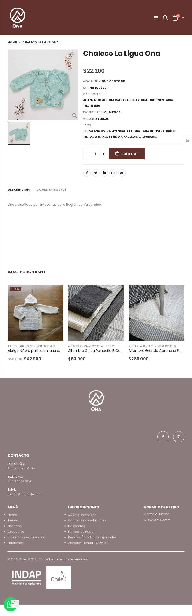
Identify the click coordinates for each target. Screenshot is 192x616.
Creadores (16, 531)
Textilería (91, 106)
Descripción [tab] (19, 189)
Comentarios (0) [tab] (51, 189)
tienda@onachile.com (25, 494)
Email (122, 173)
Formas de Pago (80, 531)
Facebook (87, 173)
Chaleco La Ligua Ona (121, 53)
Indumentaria (161, 100)
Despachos (77, 526)
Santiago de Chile (21, 468)
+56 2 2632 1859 (20, 481)
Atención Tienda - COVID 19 (88, 543)
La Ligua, (134, 131)
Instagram (178, 436)
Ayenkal (142, 100)
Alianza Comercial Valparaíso (108, 100)
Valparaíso (147, 137)
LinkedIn (104, 173)
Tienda (13, 520)
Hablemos (16, 543)
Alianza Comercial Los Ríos (37, 346)
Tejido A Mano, (96, 137)
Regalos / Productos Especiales (92, 537)
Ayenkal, (119, 131)
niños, (171, 131)
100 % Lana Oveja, (97, 131)
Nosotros (15, 526)
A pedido (13, 346)
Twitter (96, 173)
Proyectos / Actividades (26, 537)
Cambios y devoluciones (87, 520)
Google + (113, 173)
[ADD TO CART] (116, 292)
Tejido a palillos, (123, 137)
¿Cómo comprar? (82, 514)
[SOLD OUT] (56, 292)
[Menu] (156, 18)
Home (12, 42)
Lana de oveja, (153, 131)
